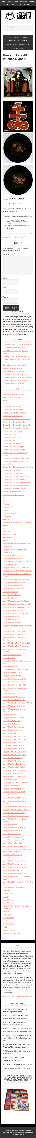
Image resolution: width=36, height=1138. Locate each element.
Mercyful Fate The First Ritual (12, 855)
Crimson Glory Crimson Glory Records (15, 428)
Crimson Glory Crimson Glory (12, 416)
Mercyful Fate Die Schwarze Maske (14, 631)
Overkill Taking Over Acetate (12, 368)
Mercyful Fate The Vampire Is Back (14, 864)
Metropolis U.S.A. (8, 890)
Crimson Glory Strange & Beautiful (14, 450)
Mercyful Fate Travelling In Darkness (15, 867)
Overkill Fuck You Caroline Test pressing (16, 356)
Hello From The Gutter (10, 513)
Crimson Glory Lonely (10, 434)
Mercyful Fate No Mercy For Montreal (15, 761)
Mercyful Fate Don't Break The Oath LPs (16, 646)
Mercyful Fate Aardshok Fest (12, 555)
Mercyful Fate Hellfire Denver (12, 676)
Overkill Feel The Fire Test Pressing (14, 348)
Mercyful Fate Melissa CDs (12, 721)
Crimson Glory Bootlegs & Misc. (13, 409)
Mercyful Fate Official (10, 779)
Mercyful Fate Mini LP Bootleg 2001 (14, 736)
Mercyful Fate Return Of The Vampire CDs (17, 806)
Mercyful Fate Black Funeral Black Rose (16, 579)
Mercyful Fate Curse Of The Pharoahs (15, 613)
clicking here (13, 334)
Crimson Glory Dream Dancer (13, 431)
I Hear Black (7, 516)
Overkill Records (8, 900)
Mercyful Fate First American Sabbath (15, 669)
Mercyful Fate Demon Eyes (12, 622)
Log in (22, 1134)
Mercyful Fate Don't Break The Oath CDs (16, 643)
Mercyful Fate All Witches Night (13, 558)
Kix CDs (5, 540)
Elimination (6, 501)
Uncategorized (7, 921)
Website (5, 297)
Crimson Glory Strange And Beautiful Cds (16, 458)
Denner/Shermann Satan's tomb (13, 495)
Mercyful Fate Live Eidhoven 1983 (14, 700)
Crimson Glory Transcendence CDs (14, 479)
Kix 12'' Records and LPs (11, 534)
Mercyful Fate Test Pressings (12, 830)
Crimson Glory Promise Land (12, 437)
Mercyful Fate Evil (9, 658)
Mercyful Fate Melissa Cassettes (13, 717)
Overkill (5, 897)
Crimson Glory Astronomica (12, 406)
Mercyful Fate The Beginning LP (13, 840)
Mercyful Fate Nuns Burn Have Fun (14, 764)
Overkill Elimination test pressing (13, 371)
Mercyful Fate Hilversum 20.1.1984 (14, 685)
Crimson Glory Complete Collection (14, 413)
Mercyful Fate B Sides (10, 564)
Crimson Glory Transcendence (13, 473)
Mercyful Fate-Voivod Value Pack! (14, 887)
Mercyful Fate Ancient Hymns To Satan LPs (17, 561)
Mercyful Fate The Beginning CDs (14, 837)
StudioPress (29, 1132)
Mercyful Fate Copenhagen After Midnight (16, 601)
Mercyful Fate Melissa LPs (11, 724)
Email (5, 288)
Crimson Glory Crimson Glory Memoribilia (16, 425)
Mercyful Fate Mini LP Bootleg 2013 (14, 748)
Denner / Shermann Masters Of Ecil (14, 492)
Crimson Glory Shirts (10, 440)
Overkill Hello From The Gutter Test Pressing (17, 344)
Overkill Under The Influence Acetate (15, 374)
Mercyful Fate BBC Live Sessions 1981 (15, 568)
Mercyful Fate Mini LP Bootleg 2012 (14, 745)
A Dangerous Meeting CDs (11, 397)
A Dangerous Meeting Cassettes (13, 394)
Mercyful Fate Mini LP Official (12, 758)
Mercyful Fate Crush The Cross (13, 610)
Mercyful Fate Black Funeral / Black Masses (17, 571)
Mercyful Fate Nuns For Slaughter (14, 770)
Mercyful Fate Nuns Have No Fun (14, 776)
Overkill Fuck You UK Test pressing (14, 365)
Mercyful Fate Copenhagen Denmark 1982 (17, 604)
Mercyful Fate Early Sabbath (12, 655)
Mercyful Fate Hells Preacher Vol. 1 (14, 679)
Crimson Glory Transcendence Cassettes (16, 476)
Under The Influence (9, 924)
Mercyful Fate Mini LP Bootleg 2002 (14, 739)
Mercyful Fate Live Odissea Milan (14, 706)
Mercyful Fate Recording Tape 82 (13, 789)
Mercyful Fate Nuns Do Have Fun (14, 767)
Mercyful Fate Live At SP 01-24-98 (14, 697)
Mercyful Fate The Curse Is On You (14, 846)
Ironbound (6, 519)
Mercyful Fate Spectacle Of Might (14, 827)
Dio (4, 498)
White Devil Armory (9, 930)
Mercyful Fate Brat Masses (12, 595)
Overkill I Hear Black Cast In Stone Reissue (17, 377)
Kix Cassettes (7, 537)
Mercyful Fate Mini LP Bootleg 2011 (14, 742)
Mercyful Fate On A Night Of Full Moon (15, 782)
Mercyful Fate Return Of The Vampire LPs (16, 810)
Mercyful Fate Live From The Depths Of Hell (17, 703)
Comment (6, 254)
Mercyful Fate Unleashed (11, 870)
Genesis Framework (18, 1132)
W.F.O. (5, 927)
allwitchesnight (17, 238)
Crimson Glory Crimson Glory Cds (14, 422)
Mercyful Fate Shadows (10, 824)
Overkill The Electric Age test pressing (15, 380)
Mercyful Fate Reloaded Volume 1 (14, 792)
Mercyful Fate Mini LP (10, 733)
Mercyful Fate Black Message (12, 585)
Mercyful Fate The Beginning (12, 834)
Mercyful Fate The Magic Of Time (14, 861)
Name (5, 278)
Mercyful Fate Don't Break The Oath (14, 634)
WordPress (16, 1134)
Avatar (5, 400)
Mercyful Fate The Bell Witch (12, 843)
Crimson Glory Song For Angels (13, 446)
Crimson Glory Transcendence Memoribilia (17, 482)
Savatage (6, 911)
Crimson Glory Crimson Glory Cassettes (16, 419)
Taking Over (7, 915)
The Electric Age (8, 918)
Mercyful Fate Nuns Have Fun (12, 773)
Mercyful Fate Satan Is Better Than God (16, 816)
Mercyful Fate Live (9, 693)
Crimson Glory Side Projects (12, 443)
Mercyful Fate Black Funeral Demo (14, 582)
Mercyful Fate (16, 234)
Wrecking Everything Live (11, 933)
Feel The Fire (7, 507)
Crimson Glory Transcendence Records (16, 485)
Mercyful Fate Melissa (10, 714)
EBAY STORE (10, 326)
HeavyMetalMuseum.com (18, 16)
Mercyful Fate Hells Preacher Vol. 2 (14, 682)
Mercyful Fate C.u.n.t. (10, 598)
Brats (4, 403)
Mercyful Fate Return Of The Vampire (15, 798)
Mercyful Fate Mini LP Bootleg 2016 (14, 755)
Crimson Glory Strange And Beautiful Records (18, 467)
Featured (6, 504)
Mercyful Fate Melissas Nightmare (14, 727)
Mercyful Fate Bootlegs (23, 236)
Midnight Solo (7, 893)
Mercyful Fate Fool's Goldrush (12, 672)
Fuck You (6, 510)
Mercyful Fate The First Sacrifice (13, 858)
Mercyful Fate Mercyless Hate (13, 730)
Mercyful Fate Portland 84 (11, 785)
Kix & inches (7, 531)
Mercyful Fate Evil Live (10, 666)
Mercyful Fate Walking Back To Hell (14, 873)
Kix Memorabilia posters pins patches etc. (16, 543)
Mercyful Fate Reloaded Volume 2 (14, 795)
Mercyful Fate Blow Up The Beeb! (14, 588)
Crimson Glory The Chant (11, 470)
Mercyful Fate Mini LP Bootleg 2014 (14, 752)
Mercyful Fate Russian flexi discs (14, 813)
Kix (4, 528)
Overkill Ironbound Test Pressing (13, 383)
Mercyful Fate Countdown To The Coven (16, 607)
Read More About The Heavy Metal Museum (17, 996)
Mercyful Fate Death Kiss (11, 619)
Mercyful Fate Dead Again (11, 616)
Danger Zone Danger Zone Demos (14, 488)
